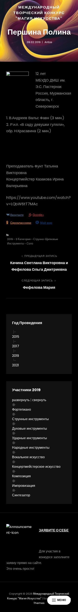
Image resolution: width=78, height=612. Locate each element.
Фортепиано (21, 409)
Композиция (21, 476)
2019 (15, 355)
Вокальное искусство (28, 457)
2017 (15, 346)
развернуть (21, 400)
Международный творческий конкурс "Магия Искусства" (38, 13)
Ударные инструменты (29, 438)
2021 (15, 365)
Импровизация (23, 485)
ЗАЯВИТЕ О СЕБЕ (54, 530)
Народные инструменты (31, 447)
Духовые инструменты (29, 428)
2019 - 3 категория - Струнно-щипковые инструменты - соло (32, 241)
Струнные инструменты (30, 419)
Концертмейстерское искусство (36, 466)
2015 (15, 336)
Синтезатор (21, 495)
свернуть (39, 400)
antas (48, 42)
